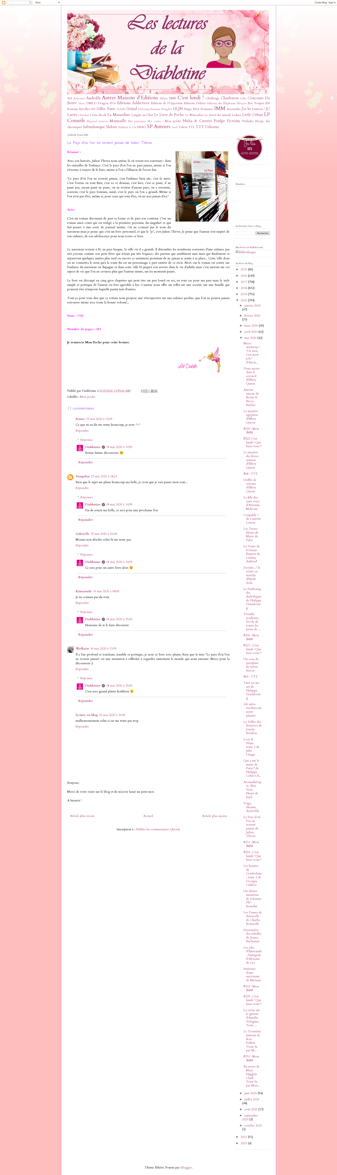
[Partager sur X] (149, 391)
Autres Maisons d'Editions (130, 97)
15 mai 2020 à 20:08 (104, 534)
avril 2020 (251, 332)
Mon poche (173, 121)
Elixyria (242, 103)
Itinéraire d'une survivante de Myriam (252, 974)
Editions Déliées (195, 103)
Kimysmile (84, 591)
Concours (255, 98)
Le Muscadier (194, 115)
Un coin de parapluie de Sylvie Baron (251, 665)
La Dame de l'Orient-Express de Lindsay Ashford (251, 554)
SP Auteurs (158, 126)
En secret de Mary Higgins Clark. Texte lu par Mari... (251, 1076)
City (243, 98)
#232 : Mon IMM (251, 988)
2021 (244, 1137)
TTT (200, 126)
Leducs (236, 115)
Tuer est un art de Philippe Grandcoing (251, 690)
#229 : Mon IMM (251, 431)
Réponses (86, 440)
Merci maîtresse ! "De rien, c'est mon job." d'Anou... (251, 353)
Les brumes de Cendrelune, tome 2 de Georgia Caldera (252, 875)
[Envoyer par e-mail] (142, 391)
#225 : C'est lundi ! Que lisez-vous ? (252, 1000)
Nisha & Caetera (197, 121)
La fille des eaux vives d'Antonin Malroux (251, 503)
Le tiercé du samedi (217, 115)
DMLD (91, 103)
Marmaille (118, 121)
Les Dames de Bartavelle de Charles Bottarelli (252, 918)
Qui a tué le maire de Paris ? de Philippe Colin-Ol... (252, 768)
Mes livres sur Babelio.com (249, 247)
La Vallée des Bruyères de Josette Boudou (252, 727)
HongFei (166, 109)
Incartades (233, 109)
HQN (178, 108)
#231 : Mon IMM (251, 844)
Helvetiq (143, 109)
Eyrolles (84, 109)
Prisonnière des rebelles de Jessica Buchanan (252, 936)
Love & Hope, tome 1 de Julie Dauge (251, 747)
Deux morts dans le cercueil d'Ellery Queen (251, 376)
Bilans (164, 98)
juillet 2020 (251, 1099)
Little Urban (252, 114)
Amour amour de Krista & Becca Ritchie (251, 397)
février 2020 (252, 315)
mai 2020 (250, 338)
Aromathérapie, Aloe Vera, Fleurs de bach (252, 789)
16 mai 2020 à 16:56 (112, 715)
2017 (244, 282)
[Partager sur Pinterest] (156, 391)
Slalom (111, 126)
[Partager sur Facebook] (152, 391)
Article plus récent (82, 816)
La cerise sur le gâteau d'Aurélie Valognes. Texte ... (251, 1017)
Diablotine (93, 447)
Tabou (183, 127)
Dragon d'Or (107, 103)
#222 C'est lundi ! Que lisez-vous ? (252, 442)
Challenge (212, 98)
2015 (244, 269)
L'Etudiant (83, 115)
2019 (244, 294)
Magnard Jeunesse (97, 121)
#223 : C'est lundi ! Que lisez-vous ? (252, 649)
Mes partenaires (137, 121)
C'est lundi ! (191, 97)
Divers (81, 103)
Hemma (155, 109)
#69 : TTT (250, 676)
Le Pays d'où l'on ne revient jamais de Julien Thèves (251, 826)
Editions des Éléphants (221, 103)
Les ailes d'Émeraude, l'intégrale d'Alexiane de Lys (252, 955)
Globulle (120, 109)
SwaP (175, 127)
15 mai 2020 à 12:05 (99, 419)
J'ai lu (246, 108)
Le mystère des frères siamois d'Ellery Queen (251, 460)
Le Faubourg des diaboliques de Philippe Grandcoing (252, 598)
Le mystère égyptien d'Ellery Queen (250, 417)
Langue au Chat (142, 115)
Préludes (247, 121)
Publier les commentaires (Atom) (158, 829)
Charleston (230, 98)
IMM (219, 108)
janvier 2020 (252, 305)
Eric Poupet (256, 103)
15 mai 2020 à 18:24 (104, 476)
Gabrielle (83, 534)
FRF (93, 109)
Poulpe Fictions (227, 121)
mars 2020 (251, 325)
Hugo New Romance (198, 109)
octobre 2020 (253, 1125)
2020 (244, 300)
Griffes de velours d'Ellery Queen (249, 486)
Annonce (79, 98)
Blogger (186, 1167)
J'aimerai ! (258, 109)
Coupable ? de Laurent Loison (252, 519)
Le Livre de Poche (169, 114)
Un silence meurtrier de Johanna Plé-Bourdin (252, 898)
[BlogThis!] (146, 391)
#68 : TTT (250, 474)
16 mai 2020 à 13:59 (103, 648)
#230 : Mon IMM (251, 637)
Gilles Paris (106, 108)
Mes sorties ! (155, 121)
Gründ (131, 108)
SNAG (141, 127)
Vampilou (83, 476)
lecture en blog (87, 715)
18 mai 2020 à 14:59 (119, 447)
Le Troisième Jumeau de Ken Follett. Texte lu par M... (252, 1041)
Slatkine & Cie (127, 127)
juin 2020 (251, 1093)
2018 (244, 288)
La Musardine (118, 114)
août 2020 (251, 1109)
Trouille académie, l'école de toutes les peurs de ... (251, 621)
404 (69, 98)
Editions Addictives (133, 103)
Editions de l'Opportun (167, 103)
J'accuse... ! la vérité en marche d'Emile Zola (251, 575)
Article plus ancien (214, 816)
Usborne (212, 126)
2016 (244, 276)
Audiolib (93, 98)
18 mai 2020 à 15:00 (119, 619)
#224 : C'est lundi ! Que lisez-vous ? (252, 856)
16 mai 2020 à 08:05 (106, 591)
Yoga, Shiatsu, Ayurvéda (251, 807)
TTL (191, 127)
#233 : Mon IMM (251, 1058)
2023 (244, 1143)
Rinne (80, 419)
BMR (172, 98)
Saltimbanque (94, 126)
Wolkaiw (82, 648)
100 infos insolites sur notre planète (252, 710)
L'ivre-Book (98, 115)
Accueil (148, 816)
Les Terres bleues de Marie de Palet (250, 534)
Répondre (82, 431)
